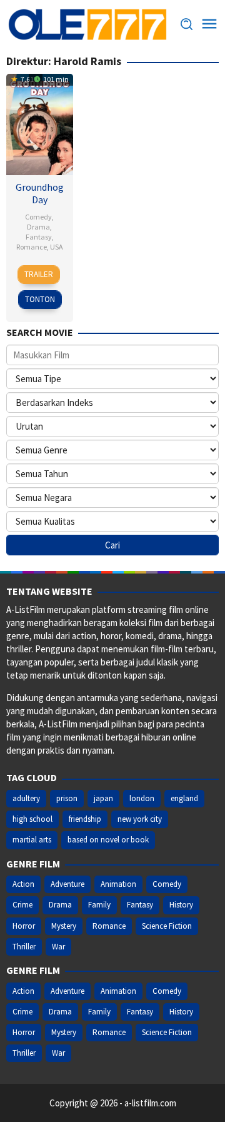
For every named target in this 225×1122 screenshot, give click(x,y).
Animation (118, 884)
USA (56, 246)
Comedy (38, 216)
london (141, 798)
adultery (26, 798)
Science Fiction (167, 926)
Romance (31, 246)
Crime (22, 904)
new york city (140, 819)
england (184, 798)
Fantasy (39, 236)
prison (67, 798)
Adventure (67, 884)
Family (99, 904)
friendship (85, 819)
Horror (23, 926)
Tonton (40, 299)
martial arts (31, 839)
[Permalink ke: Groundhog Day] (40, 123)
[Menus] (209, 24)
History (181, 904)
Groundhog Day (40, 193)
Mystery (63, 926)
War (58, 946)
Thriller (24, 946)
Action (23, 884)
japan (103, 798)
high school (32, 819)
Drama (38, 226)
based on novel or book (108, 839)
